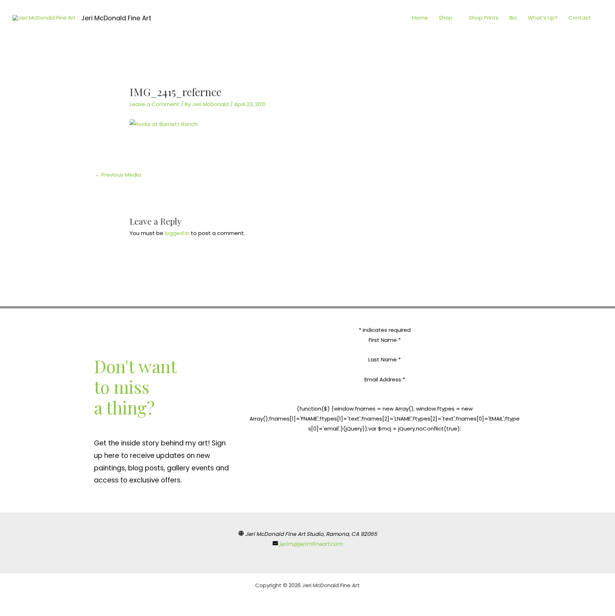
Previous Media (118, 174)
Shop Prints (484, 17)
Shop (445, 17)
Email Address (384, 379)
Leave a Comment (154, 104)
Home (420, 17)
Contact (579, 17)
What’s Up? (543, 17)
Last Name (384, 359)
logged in (177, 233)
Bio (513, 17)
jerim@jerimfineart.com (310, 544)
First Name (385, 340)
